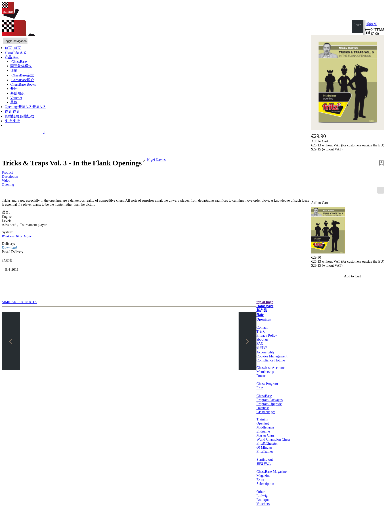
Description (10, 176)
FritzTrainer (264, 451)
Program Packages (269, 400)
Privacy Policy (266, 335)
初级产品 (263, 464)
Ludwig (262, 496)
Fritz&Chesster (267, 443)
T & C (261, 331)
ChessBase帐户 (22, 80)
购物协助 (12, 116)
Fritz (259, 388)
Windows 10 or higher (17, 236)
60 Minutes (264, 447)
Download (9, 247)
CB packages (265, 412)
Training (262, 419)
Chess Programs (267, 384)
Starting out (264, 459)
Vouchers (263, 504)
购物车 (371, 24)
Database (262, 408)
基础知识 (17, 93)
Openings (263, 319)
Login (358, 24)
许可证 (261, 348)
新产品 (261, 310)
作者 (9, 111)
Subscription (265, 484)
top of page (264, 302)
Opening (8, 184)
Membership (265, 372)
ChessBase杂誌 (22, 75)
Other (260, 492)
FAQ (260, 343)
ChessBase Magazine (271, 471)
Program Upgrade (269, 404)
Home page (264, 306)
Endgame (263, 431)
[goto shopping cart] (367, 33)
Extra (260, 479)
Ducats (261, 376)
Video (6, 180)
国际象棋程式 (21, 66)
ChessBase (19, 61)
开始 (13, 89)
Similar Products (19, 302)
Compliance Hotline (270, 360)
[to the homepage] (10, 17)
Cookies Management (271, 356)
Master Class (265, 435)
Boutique (262, 500)
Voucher (16, 98)
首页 (17, 48)
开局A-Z (38, 107)
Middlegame (265, 427)
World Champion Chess (273, 439)
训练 (13, 70)
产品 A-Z (12, 57)
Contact (261, 327)
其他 (13, 102)
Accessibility (265, 352)
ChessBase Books (23, 84)
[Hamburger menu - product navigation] (380, 190)
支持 (9, 121)
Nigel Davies (156, 160)
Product (7, 172)
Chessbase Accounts (270, 368)
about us (262, 339)
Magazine (263, 475)
